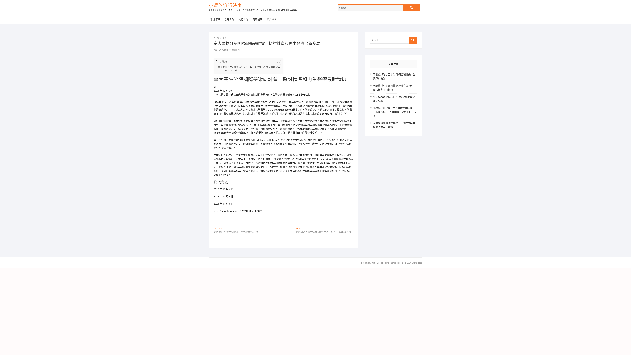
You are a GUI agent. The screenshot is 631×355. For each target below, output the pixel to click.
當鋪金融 (229, 19)
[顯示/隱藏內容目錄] (276, 62)
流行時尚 (243, 19)
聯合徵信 (272, 19)
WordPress (417, 263)
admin (224, 50)
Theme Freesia (396, 263)
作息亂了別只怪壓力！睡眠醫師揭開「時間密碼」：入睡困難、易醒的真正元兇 (394, 112)
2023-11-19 (222, 38)
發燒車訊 (215, 19)
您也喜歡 (234, 70)
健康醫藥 (258, 19)
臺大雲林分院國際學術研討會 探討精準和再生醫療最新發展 (249, 67)
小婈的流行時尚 (225, 5)
